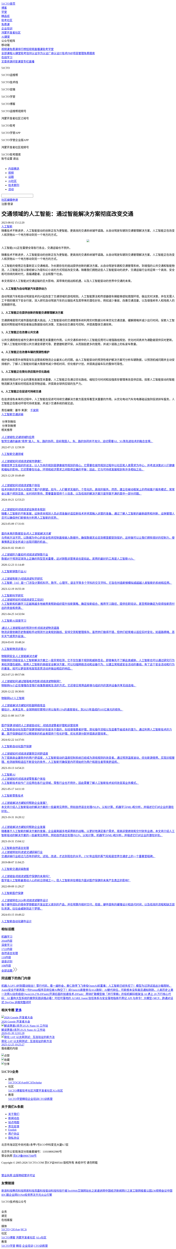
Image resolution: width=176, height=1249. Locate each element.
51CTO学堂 (15, 1098)
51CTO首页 (8, 3)
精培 (25, 1098)
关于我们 (13, 1114)
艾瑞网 (82, 1190)
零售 (15, 795)
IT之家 (128, 1190)
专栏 (26, 61)
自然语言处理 (20, 848)
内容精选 (13, 168)
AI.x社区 (57, 1090)
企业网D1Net (17, 1194)
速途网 (101, 1190)
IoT (12, 698)
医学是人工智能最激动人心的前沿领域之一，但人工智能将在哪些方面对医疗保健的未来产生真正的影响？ (66, 880)
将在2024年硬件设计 (24, 900)
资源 (9, 61)
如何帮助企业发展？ (24, 802)
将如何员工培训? (22, 599)
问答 (15, 61)
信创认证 (31, 53)
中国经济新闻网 (114, 1190)
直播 (31, 61)
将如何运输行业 (22, 852)
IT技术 (63, 53)
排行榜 (22, 49)
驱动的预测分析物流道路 (30, 627)
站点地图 (13, 1122)
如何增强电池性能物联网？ (31, 681)
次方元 (37, 1194)
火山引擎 (46, 1194)
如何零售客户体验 (23, 778)
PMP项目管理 (75, 53)
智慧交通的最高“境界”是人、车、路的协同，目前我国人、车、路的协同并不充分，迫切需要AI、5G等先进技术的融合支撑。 (77, 441)
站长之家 (91, 1190)
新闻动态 (13, 1118)
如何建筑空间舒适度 (24, 753)
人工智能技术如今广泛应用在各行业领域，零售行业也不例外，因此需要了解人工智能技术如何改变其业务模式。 (70, 782)
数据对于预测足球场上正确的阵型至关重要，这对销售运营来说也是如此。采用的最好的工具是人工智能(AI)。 (68, 558)
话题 (11, 176)
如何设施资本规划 (23, 509)
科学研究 (17, 595)
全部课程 (6, 53)
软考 (23, 53)
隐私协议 (13, 1137)
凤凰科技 (39, 1190)
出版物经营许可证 (24, 1175)
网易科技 (28, 1190)
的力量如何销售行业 (24, 554)
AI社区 (12, 181)
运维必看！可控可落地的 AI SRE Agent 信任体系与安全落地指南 (80, 998)
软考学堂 (48, 49)
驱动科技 (50, 1190)
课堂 (20, 61)
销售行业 (17, 571)
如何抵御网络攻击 (23, 705)
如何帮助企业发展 (23, 827)
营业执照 (7, 1175)
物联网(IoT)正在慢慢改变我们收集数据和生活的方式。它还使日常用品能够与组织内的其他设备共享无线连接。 (68, 685)
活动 (11, 189)
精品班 (5, 16)
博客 (4, 7)
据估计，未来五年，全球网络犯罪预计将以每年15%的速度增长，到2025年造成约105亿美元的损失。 (62, 709)
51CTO (12, 1082)
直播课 (38, 49)
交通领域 (17, 454)
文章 (4, 61)
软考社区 (6, 20)
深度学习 (20, 620)
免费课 (5, 24)
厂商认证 (53, 53)
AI (24, 571)
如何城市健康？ (22, 461)
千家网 (34, 410)
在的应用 (17, 437)
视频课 (5, 49)
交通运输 (17, 414)
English (12, 1129)
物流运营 (17, 648)
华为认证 (42, 53)
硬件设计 (26, 921)
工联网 (137, 1190)
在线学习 (6, 57)
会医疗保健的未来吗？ (26, 876)
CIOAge (21, 1082)
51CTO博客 (15, 1090)
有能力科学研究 (22, 578)
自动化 (16, 746)
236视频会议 (159, 1190)
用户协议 (13, 1133)
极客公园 (146, 1190)
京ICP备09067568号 (25, 1155)
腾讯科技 (17, 1190)
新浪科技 (6, 1190)
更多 (18, 1010)
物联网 (5, 698)
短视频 (30, 49)
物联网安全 (19, 656)
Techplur (37, 1082)
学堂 (4, 12)
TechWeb (72, 1190)
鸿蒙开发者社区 (11, 32)
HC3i (29, 1082)
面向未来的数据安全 (26, 533)
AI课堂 (5, 36)
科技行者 (61, 1190)
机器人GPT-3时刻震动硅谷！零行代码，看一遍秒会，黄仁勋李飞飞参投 (45, 985)
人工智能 (6, 414)
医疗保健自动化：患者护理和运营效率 (39, 725)
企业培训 (6, 28)
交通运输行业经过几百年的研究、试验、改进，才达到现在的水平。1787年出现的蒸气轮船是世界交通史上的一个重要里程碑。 (78, 856)
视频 (11, 172)
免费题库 (89, 53)
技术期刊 (13, 185)
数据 (26, 869)
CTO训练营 (46, 1098)
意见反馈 (13, 1126)
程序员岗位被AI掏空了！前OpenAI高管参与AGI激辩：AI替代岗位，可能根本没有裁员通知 (93, 989)
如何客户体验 (20, 485)
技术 (20, 795)
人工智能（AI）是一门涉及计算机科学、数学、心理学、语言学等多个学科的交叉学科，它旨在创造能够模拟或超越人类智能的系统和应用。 (86, 582)
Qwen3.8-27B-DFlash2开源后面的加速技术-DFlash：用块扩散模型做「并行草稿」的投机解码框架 (82, 994)
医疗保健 (26, 746)
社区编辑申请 (9, 199)
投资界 (29, 1194)
